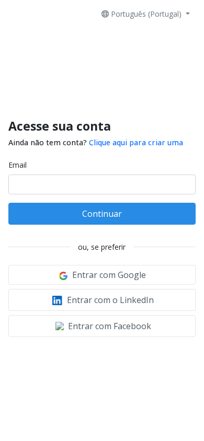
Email (17, 165)
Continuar (102, 213)
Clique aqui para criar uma (136, 142)
